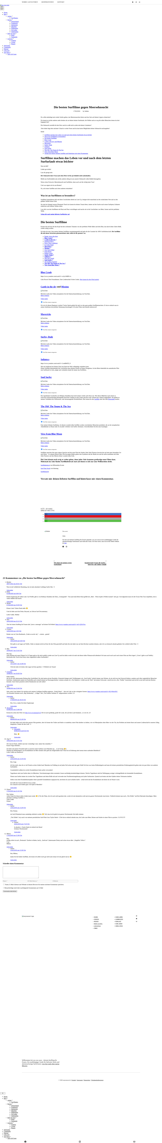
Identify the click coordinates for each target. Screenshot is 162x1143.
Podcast (6, 49)
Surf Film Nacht (45, 468)
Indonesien (14, 25)
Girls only (7, 50)
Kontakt (61, 2)
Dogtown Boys (49, 241)
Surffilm (96, 399)
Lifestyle (10, 39)
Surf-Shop (118, 923)
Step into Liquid (49, 258)
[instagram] (136, 2)
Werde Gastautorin (30, 2)
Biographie (111, 399)
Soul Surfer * (48, 260)
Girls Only (119, 925)
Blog (5, 14)
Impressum (80, 1080)
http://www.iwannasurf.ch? (33, 713)
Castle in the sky (48, 286)
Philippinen (14, 28)
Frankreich (14, 23)
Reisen (10, 20)
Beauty (13, 44)
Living (13, 42)
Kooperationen (48, 2)
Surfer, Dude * (49, 255)
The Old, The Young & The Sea (53, 150)
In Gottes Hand (49, 245)
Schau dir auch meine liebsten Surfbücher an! (55, 214)
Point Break (47, 251)
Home (5, 12)
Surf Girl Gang (12, 54)
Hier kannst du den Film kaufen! (89, 279)
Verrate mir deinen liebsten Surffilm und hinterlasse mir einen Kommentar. (66, 153)
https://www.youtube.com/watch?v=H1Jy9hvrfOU (102, 691)
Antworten (10, 590)
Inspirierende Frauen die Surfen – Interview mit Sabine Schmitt (95, 563)
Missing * (47, 248)
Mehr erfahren (45, 295)
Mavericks (47, 143)
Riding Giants (48, 253)
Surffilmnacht (45, 471)
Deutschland (15, 21)
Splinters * (47, 256)
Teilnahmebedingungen (97, 1080)
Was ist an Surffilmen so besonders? (55, 136)
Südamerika (14, 32)
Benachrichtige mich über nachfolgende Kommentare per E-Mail (24, 888)
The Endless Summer (50, 262)
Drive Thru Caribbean (51, 243)
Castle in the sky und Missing (53, 141)
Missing (65, 286)
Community (7, 47)
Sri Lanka (14, 30)
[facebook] (132, 2)
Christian (9, 672)
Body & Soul (11, 33)
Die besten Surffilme (50, 138)
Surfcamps (7, 45)
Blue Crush (47, 140)
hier (65, 543)
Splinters (47, 146)
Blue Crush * (48, 238)
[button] (45, 514)
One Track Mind (49, 250)
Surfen (9, 16)
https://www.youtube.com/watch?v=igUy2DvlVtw (71, 624)
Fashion (13, 40)
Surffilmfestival (45, 465)
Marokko (14, 26)
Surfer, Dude (48, 145)
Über (95, 928)
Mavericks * (48, 246)
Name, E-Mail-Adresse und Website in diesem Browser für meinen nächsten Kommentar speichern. (34, 884)
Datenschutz (87, 1080)
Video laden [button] (44, 299)
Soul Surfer (47, 148)
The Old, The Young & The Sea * (55, 263)
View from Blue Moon (51, 152)
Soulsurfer (14, 37)
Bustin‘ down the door (51, 236)
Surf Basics (14, 18)
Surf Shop (7, 52)
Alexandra (10, 708)
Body (13, 35)
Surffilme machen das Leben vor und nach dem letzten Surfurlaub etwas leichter (68, 135)
